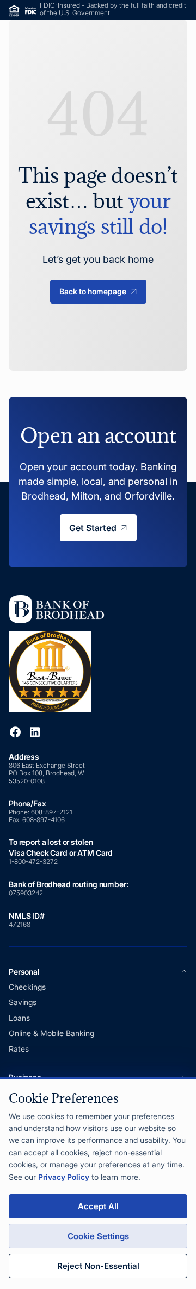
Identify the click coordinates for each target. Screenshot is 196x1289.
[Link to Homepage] (60, 652)
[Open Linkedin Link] (34, 731)
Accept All (98, 1206)
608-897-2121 (52, 812)
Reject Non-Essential (98, 1266)
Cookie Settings (98, 1236)
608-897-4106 (43, 820)
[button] (98, 972)
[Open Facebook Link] (15, 731)
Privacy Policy (63, 1176)
